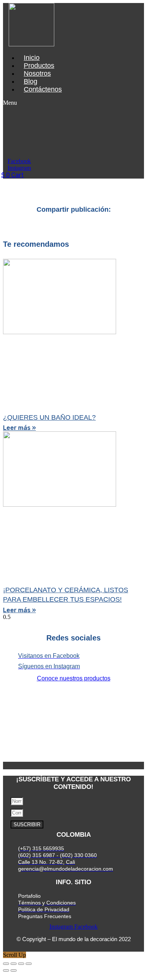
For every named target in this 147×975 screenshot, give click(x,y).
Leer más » (19, 427)
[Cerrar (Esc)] (29, 964)
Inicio (32, 57)
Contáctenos (43, 89)
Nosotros (37, 73)
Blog (30, 81)
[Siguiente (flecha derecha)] (14, 970)
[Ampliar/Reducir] (6, 964)
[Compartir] (21, 964)
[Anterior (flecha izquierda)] (6, 970)
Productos (39, 65)
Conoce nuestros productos (73, 678)
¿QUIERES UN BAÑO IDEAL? (49, 417)
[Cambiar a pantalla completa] (14, 964)
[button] (18, 102)
